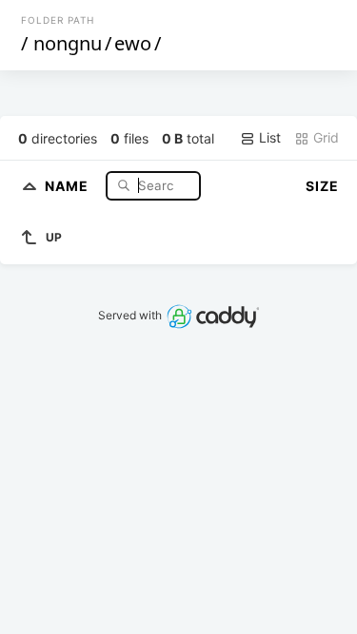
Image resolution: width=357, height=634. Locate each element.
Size (322, 186)
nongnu (67, 43)
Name (68, 185)
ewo (132, 43)
